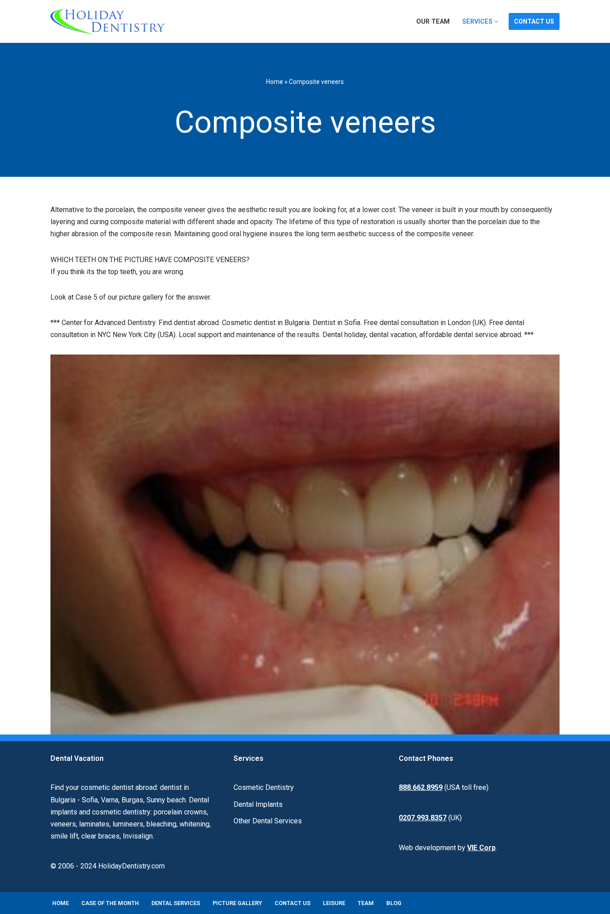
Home (274, 81)
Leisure (334, 903)
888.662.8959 (421, 787)
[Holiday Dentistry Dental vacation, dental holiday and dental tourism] (109, 21)
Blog (393, 903)
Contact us (292, 903)
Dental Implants (258, 804)
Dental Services (175, 903)
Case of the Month (110, 903)
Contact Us (534, 21)
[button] (496, 21)
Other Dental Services (268, 821)
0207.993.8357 (423, 818)
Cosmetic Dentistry (264, 787)
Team (366, 903)
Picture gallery (237, 903)
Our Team (433, 21)
